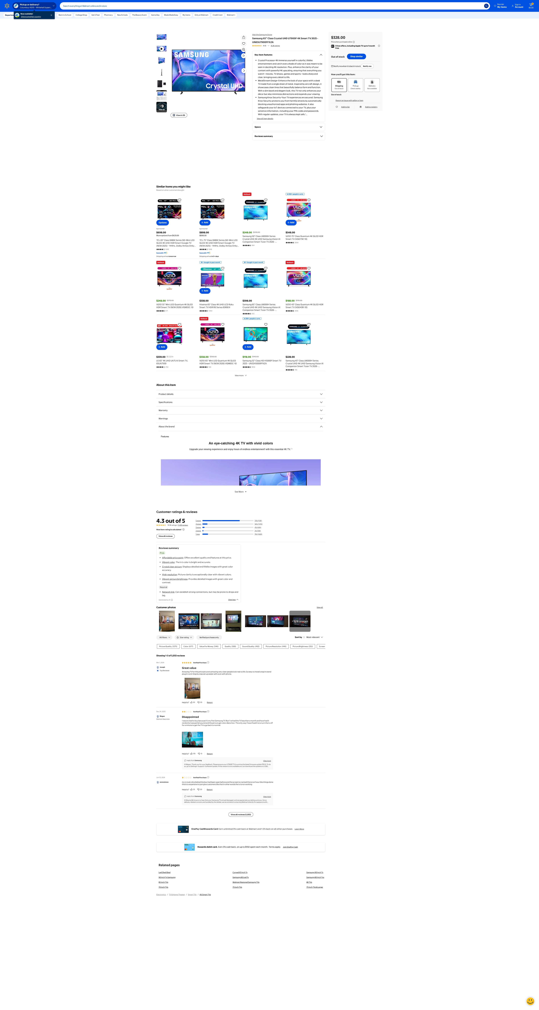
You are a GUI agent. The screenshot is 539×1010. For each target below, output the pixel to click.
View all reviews (166, 536)
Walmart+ (231, 15)
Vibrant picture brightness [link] (175, 579)
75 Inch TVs (237, 887)
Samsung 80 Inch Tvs (315, 877)
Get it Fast (96, 15)
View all (320, 607)
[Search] (486, 6)
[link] (299, 621)
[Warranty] (321, 410)
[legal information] (354, 42)
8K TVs (309, 882)
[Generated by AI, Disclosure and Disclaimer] (172, 600)
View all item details (265, 118)
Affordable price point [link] (172, 557)
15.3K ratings (275, 45)
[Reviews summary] (268, 46)
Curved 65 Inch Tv (240, 872)
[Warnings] (321, 418)
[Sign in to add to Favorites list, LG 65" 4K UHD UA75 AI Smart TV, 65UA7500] (179, 324)
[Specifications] (321, 402)
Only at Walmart (201, 15)
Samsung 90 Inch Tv (314, 872)
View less (232, 599)
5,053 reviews (183, 525)
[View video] (243, 55)
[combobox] (275, 6)
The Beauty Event (139, 15)
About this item (166, 385)
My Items (186, 15)
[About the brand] (321, 426)
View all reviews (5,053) (241, 814)
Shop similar (356, 56)
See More (239, 491)
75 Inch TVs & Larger (314, 887)
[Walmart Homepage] (7, 6)
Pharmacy (108, 15)
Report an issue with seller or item (349, 100)
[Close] (52, 15)
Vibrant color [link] (168, 562)
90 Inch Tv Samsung (167, 877)
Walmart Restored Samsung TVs (246, 882)
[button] (500, 6)
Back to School (65, 15)
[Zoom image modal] (243, 49)
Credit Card (217, 15)
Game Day (155, 15)
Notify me (367, 66)
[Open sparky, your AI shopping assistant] (530, 1001)
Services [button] (28, 15)
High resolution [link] (169, 574)
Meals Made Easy (171, 15)
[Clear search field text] (480, 6)
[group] (266, 46)
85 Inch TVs (163, 882)
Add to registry (371, 107)
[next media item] (243, 70)
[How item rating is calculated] (183, 529)
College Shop (81, 15)
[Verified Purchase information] (208, 662)
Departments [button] (11, 15)
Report (210, 702)
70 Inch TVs (163, 887)
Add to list (345, 107)
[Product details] (321, 394)
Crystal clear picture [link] (172, 566)
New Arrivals (122, 15)
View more (239, 375)
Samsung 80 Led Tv (241, 877)
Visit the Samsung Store (262, 34)
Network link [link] (168, 592)
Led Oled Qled (164, 872)
